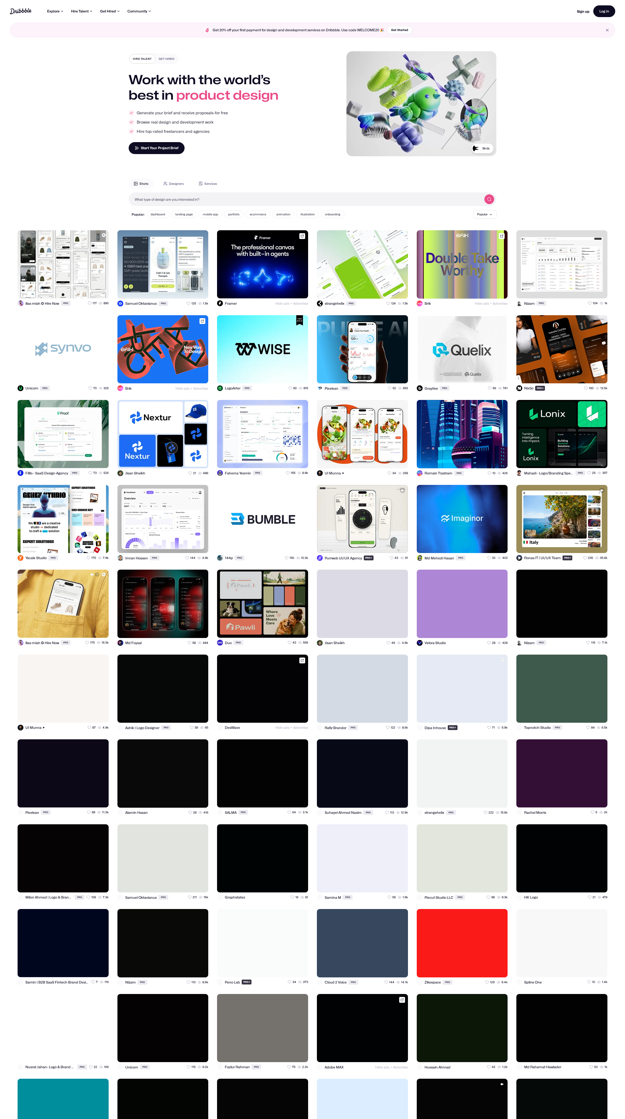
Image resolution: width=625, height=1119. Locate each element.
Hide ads (282, 303)
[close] (607, 30)
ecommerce (258, 214)
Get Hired (108, 11)
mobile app (210, 214)
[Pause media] (355, 149)
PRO (65, 303)
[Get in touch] (81, 290)
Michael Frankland (477, 148)
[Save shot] (91, 290)
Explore (53, 11)
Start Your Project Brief (159, 148)
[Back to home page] (20, 11)
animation (283, 214)
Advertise (300, 303)
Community (137, 11)
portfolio (234, 214)
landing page (184, 214)
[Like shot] (100, 290)
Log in (604, 11)
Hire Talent (80, 11)
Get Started (399, 30)
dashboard (158, 214)
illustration (308, 214)
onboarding (332, 214)
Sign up (583, 11)
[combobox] (305, 199)
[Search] (489, 199)
